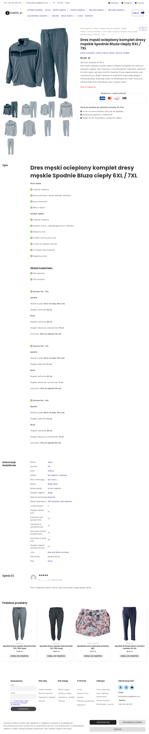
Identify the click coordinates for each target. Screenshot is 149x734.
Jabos (50, 462)
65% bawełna (66, 501)
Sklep (96, 28)
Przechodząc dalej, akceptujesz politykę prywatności (20, 703)
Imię (12, 685)
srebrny (51, 471)
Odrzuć (118, 729)
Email (13, 693)
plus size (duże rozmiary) (58, 552)
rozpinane (63, 475)
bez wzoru (52, 480)
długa (50, 493)
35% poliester (53, 501)
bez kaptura (53, 475)
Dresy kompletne (94, 31)
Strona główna (86, 28)
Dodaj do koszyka (19, 656)
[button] (67, 10)
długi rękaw (53, 484)
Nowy (50, 561)
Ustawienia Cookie (132, 722)
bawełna (51, 497)
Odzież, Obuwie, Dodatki (110, 28)
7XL (49, 466)
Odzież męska (102, 53)
